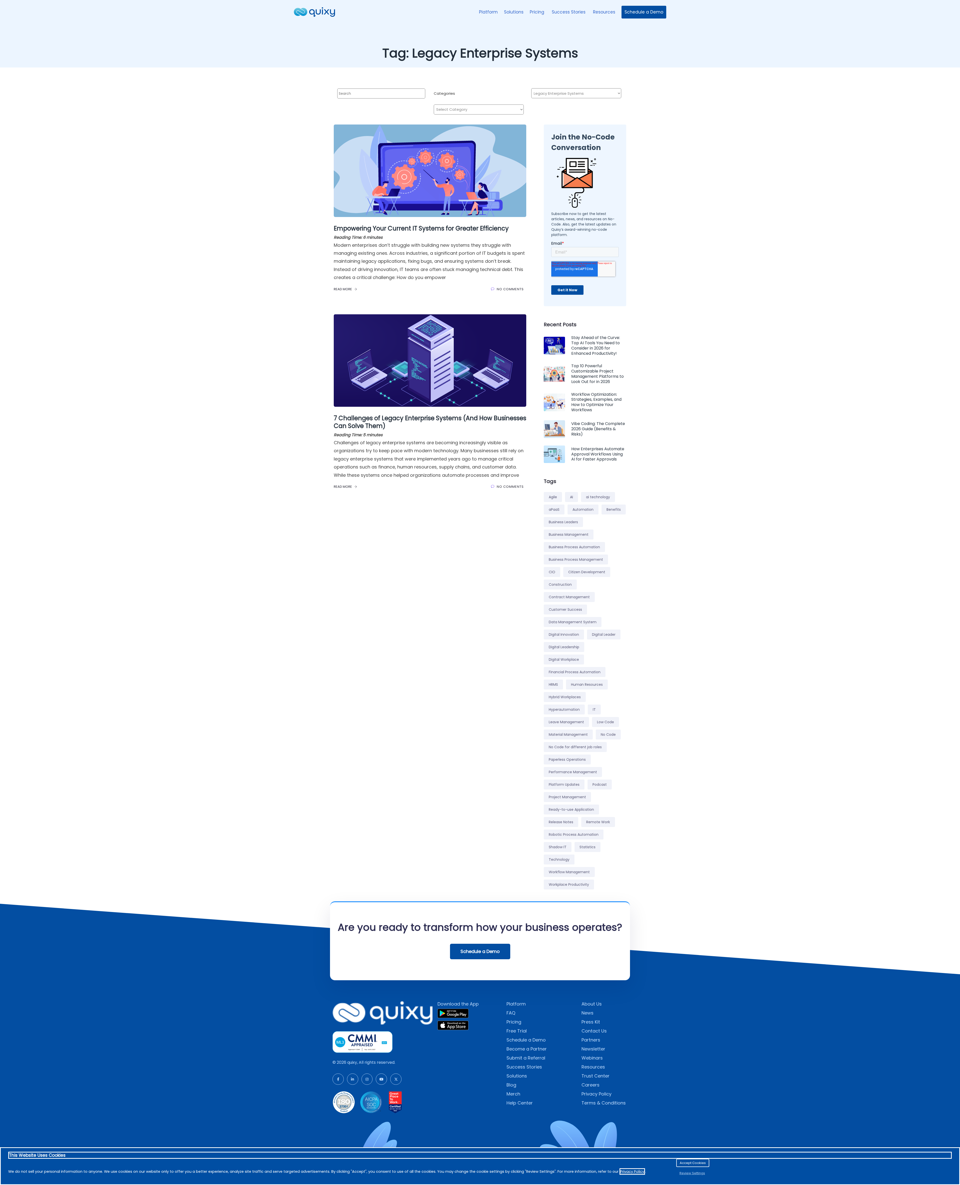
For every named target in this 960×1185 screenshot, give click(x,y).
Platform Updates (564, 784)
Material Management (568, 734)
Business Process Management (576, 559)
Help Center (519, 1103)
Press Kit (591, 1022)
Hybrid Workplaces (565, 697)
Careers (591, 1085)
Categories (444, 93)
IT (594, 709)
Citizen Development (586, 572)
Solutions (514, 12)
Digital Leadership (564, 647)
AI (571, 497)
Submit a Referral (525, 1058)
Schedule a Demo (643, 12)
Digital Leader (604, 634)
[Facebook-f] (338, 1079)
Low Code (605, 722)
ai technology (598, 497)
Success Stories (569, 12)
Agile (553, 497)
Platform (488, 12)
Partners (591, 1040)
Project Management (567, 797)
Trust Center (596, 1076)
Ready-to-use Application (571, 809)
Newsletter (593, 1049)
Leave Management (566, 722)
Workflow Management (569, 872)
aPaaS (554, 509)
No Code (608, 734)
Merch (513, 1094)
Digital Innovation (564, 634)
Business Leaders (563, 522)
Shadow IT (557, 847)
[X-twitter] (396, 1079)
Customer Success (565, 609)
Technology (559, 859)
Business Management (568, 534)
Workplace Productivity (569, 884)
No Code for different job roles (575, 747)
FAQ (510, 1013)
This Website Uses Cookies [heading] (37, 1155)
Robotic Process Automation (573, 834)
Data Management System (572, 622)
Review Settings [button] (692, 1173)
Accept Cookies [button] (693, 1162)
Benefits (613, 509)
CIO (552, 572)
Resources (604, 12)
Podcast (599, 784)
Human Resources (587, 684)
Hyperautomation (564, 709)
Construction (560, 584)
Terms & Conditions (604, 1103)
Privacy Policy (597, 1094)
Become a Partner (526, 1049)
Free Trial (516, 1031)
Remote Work (598, 822)
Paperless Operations (567, 759)
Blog (511, 1085)
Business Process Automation (574, 547)
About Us (592, 1004)
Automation (583, 509)
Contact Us (594, 1031)
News (588, 1013)
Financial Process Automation (574, 672)
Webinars (592, 1058)
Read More (343, 289)
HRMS (553, 684)
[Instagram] (367, 1079)
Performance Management (573, 772)
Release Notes (561, 822)
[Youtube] (381, 1079)
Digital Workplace (564, 659)
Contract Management (569, 597)
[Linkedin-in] (352, 1079)
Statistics (588, 847)
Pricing (538, 12)
